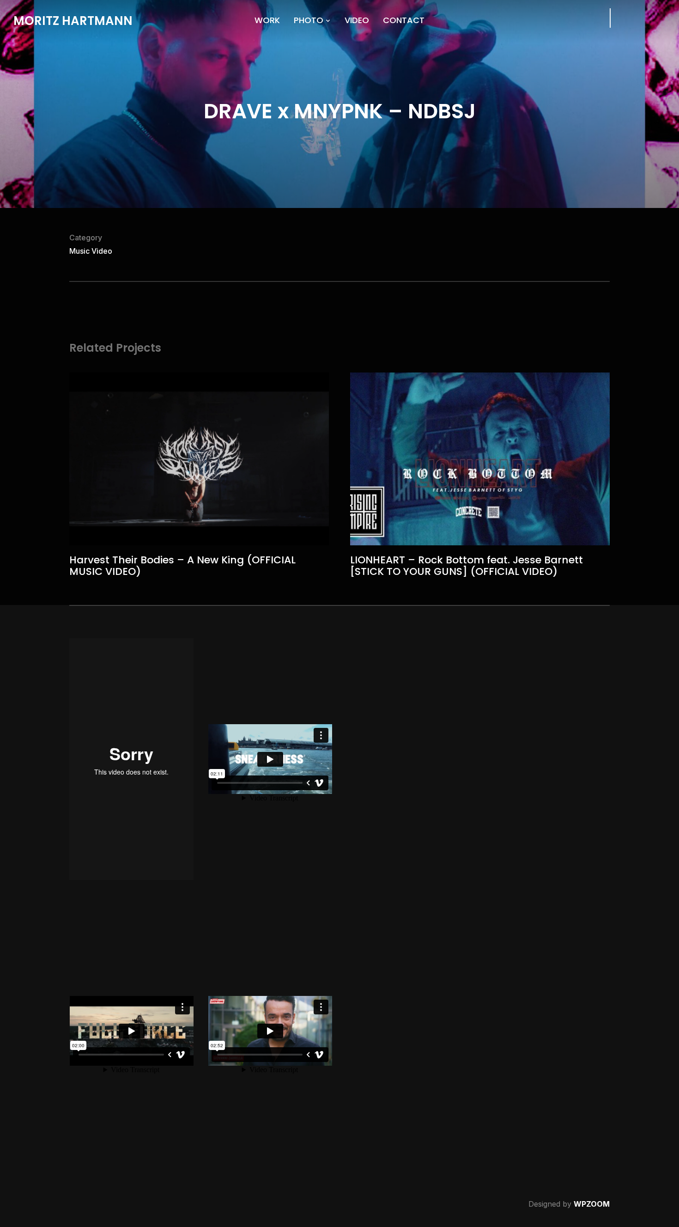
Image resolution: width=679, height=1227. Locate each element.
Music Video (90, 251)
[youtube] (656, 17)
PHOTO (308, 20)
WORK (267, 20)
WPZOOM (592, 1204)
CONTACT (403, 20)
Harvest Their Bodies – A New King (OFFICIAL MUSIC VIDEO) (182, 565)
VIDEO (357, 20)
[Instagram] (634, 17)
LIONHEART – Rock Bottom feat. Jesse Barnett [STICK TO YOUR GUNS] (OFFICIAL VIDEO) (466, 565)
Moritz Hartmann (73, 20)
